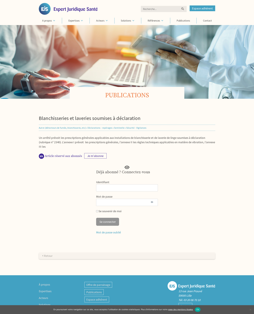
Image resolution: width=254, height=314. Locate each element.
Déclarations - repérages (99, 127)
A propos (47, 20)
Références (154, 20)
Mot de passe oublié (108, 232)
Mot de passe (104, 196)
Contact (207, 20)
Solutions (126, 20)
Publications (183, 20)
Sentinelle (119, 127)
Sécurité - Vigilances (136, 127)
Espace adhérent (202, 8)
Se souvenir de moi (109, 211)
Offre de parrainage (98, 285)
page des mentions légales (180, 309)
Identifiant (102, 182)
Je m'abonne (95, 156)
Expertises (74, 20)
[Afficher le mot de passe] (152, 202)
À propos (44, 284)
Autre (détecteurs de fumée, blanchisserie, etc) (62, 127)
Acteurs (100, 20)
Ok (197, 309)
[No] (250, 309)
